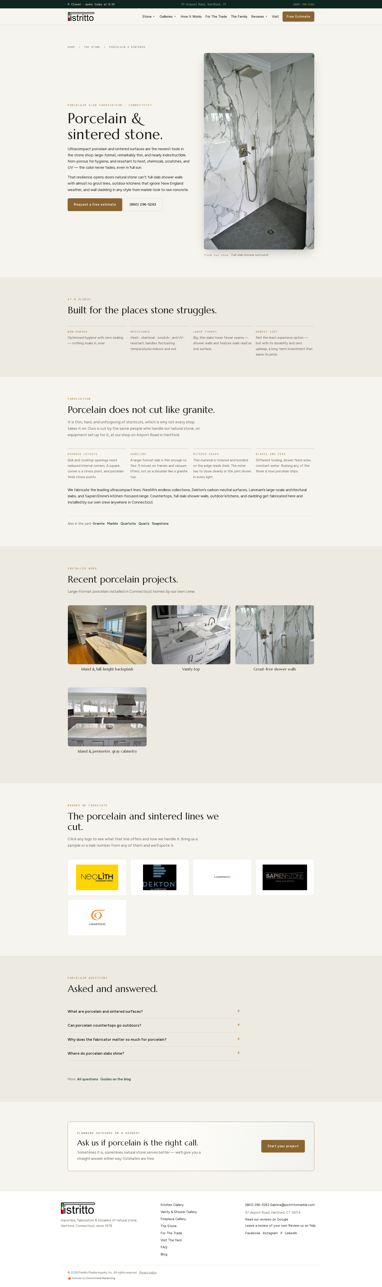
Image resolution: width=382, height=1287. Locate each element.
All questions (87, 1079)
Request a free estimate (95, 204)
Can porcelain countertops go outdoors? (104, 1025)
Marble (112, 524)
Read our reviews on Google (266, 1219)
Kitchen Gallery (172, 1205)
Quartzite (128, 524)
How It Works (191, 16)
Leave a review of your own (266, 1226)
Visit (275, 16)
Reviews (257, 16)
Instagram (270, 1233)
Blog (163, 1254)
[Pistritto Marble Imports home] (81, 16)
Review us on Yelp (302, 1226)
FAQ (163, 1247)
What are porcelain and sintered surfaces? (105, 1011)
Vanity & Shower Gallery (178, 1212)
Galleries (166, 16)
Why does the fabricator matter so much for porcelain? (117, 1039)
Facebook (252, 1233)
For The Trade (216, 16)
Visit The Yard (170, 1240)
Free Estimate (298, 16)
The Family (239, 16)
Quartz (143, 524)
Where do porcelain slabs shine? (96, 1053)
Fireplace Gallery (173, 1219)
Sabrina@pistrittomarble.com (292, 1205)
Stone (147, 16)
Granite (99, 524)
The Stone (92, 47)
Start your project (283, 1146)
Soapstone (160, 524)
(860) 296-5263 (303, 4)
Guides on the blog (115, 1079)
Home (71, 47)
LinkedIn (291, 1233)
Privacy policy (148, 1272)
